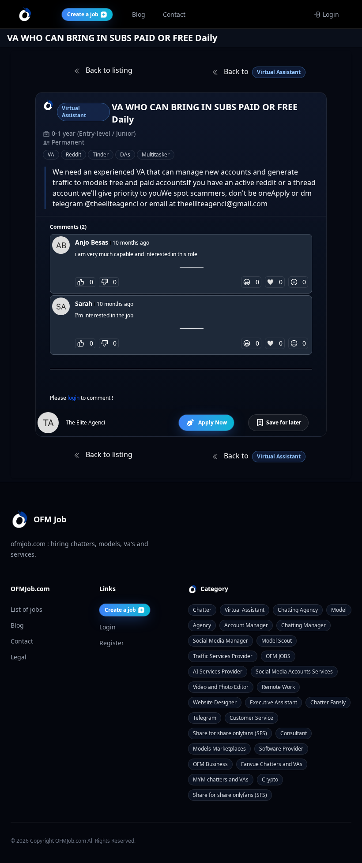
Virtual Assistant (244, 610)
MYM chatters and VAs (221, 779)
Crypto (270, 779)
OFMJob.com (70, 840)
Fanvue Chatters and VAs (271, 764)
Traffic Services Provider (223, 656)
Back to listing (108, 70)
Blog (17, 625)
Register (111, 643)
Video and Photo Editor (221, 687)
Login (331, 14)
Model (339, 610)
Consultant (293, 733)
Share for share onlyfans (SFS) (230, 733)
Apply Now (212, 422)
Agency (202, 625)
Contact (22, 641)
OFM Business (210, 764)
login (74, 398)
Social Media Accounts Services (294, 671)
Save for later (283, 422)
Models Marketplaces (219, 748)
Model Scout (276, 640)
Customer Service (251, 718)
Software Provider (281, 748)
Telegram (204, 718)
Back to (261, 71)
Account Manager (246, 625)
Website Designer (215, 702)
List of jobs (26, 609)
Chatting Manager (303, 625)
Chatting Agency (298, 610)
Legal (18, 657)
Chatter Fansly (328, 702)
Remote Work (278, 687)
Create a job (120, 610)
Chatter (202, 610)
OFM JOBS (278, 656)
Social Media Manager (220, 640)
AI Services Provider (217, 671)
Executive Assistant (273, 702)
